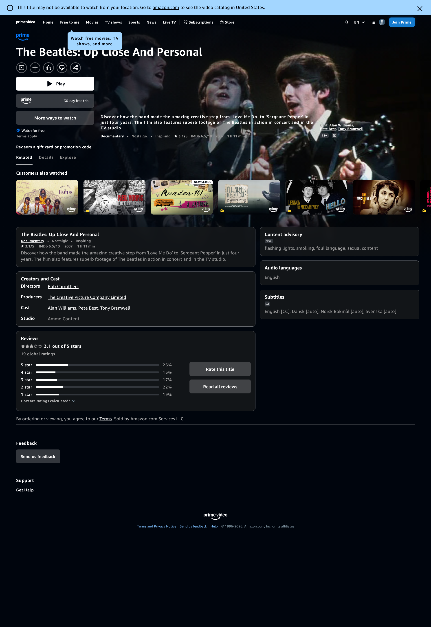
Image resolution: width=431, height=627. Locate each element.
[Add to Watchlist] (35, 67)
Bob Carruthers (63, 286)
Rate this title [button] (220, 369)
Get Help (25, 489)
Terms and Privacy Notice (156, 526)
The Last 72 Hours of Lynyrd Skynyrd (249, 197)
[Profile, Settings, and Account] (382, 22)
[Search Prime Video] (346, 22)
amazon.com (166, 7)
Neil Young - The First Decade (114, 197)
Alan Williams (341, 125)
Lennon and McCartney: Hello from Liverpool (316, 197)
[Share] (75, 67)
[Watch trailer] (21, 67)
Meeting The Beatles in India (47, 197)
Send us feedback (193, 526)
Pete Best (328, 128)
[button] (55, 84)
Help (214, 526)
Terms (105, 418)
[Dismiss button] (420, 8)
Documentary (112, 136)
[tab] (24, 157)
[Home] (25, 22)
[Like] (48, 67)
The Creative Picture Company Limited (87, 297)
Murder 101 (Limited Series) (182, 197)
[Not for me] (62, 67)
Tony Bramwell (350, 128)
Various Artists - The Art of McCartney (384, 197)
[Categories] (373, 22)
